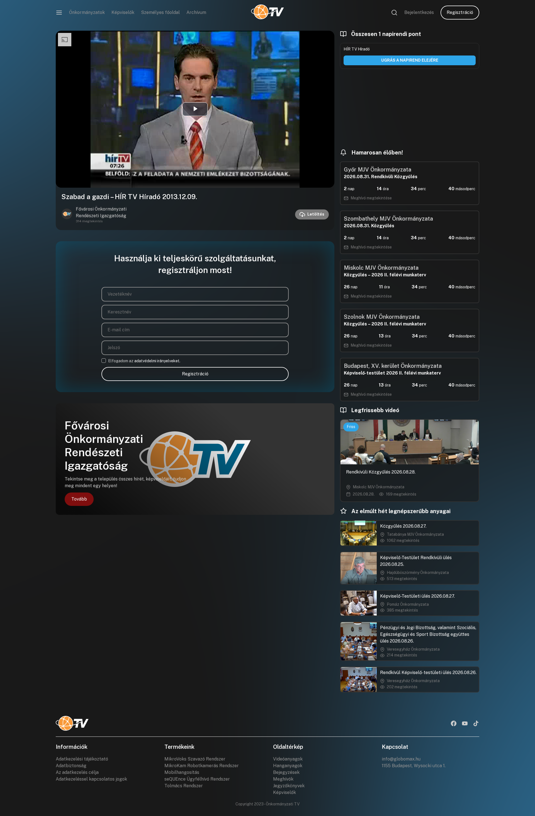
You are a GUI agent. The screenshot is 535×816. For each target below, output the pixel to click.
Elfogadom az (144, 361)
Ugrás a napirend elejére (409, 60)
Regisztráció (460, 12)
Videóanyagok (288, 759)
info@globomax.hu (401, 759)
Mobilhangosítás (181, 772)
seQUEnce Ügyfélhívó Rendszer (197, 779)
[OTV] (267, 12)
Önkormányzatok (87, 12)
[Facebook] (453, 724)
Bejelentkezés (419, 12)
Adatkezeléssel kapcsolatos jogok (91, 779)
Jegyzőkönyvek (289, 785)
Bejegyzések (286, 772)
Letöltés (315, 214)
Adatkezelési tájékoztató (82, 759)
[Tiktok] (476, 724)
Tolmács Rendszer (183, 785)
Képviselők (122, 12)
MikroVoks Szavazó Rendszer (194, 759)
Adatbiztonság (71, 765)
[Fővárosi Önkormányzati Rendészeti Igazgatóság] (66, 214)
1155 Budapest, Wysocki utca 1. (414, 765)
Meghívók (283, 779)
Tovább (79, 499)
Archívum (196, 12)
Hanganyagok (287, 765)
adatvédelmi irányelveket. (157, 361)
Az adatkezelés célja (77, 772)
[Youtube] (464, 724)
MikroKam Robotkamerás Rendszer (201, 765)
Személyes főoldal (160, 12)
